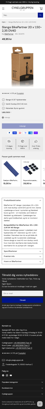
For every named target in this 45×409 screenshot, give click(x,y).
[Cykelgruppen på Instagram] (7, 376)
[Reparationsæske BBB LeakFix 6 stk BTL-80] (31, 169)
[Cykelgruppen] (22, 8)
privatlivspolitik (13, 404)
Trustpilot (20, 93)
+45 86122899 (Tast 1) (20, 345)
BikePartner (9, 34)
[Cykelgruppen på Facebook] (3, 376)
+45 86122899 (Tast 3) (22, 343)
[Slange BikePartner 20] (22, 66)
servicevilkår (25, 404)
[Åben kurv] (41, 8)
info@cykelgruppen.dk (14, 360)
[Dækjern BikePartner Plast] (11, 169)
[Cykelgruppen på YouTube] (10, 376)
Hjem (4, 22)
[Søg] (40, 15)
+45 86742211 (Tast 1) (23, 348)
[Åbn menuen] (3, 8)
